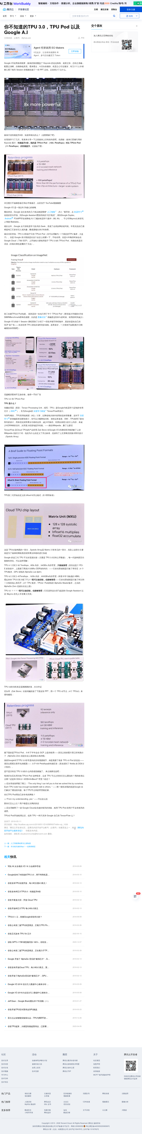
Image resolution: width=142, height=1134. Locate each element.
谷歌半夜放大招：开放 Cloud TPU (22, 899)
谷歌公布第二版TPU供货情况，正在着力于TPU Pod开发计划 (29, 950)
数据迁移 (67, 1112)
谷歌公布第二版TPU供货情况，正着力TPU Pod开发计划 (29, 925)
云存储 (46, 1096)
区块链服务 (68, 1093)
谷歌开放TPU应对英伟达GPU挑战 (22, 1009)
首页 (5, 16)
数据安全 (28, 1110)
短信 (65, 1110)
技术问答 (4, 1064)
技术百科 (4, 1078)
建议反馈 (104, 9)
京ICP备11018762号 (91, 1129)
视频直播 (67, 1096)
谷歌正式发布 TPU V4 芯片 (19, 933)
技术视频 (4, 1071)
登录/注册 (131, 9)
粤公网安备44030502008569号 (98, 1126)
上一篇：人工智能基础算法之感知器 (17, 843)
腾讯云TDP (67, 1071)
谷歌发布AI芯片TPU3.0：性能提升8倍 (24, 891)
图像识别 (41, 317)
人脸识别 (28, 1101)
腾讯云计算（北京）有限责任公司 (55, 1129)
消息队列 (86, 1093)
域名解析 (28, 1096)
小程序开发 (29, 1112)
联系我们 (96, 1067)
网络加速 (105, 1093)
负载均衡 (47, 1110)
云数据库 (125, 1093)
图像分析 (125, 1101)
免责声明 (96, 1064)
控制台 (114, 9)
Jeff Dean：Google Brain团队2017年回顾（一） (29, 1001)
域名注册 (28, 1093)
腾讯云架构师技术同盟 (71, 1064)
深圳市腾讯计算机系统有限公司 (44, 1126)
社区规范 (96, 1060)
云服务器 (47, 1093)
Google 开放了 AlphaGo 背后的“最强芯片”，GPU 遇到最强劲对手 (29, 958)
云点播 (104, 1110)
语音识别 (67, 1104)
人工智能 (51, 211)
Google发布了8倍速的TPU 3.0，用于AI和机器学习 (29, 874)
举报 (82, 37)
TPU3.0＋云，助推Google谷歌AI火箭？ (25, 916)
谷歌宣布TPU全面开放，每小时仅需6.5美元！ (27, 883)
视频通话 (105, 1101)
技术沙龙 (4, 1067)
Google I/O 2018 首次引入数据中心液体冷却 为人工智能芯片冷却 (29, 984)
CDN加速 (86, 1101)
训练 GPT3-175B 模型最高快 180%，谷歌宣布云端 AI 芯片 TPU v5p (29, 942)
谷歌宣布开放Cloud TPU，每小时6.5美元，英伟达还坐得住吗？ (29, 967)
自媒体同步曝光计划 (39, 1060)
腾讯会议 (47, 1101)
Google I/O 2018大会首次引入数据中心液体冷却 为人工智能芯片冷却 (29, 992)
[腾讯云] (8, 9)
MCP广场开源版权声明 (101, 1074)
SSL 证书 (47, 1104)
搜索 (114, 16)
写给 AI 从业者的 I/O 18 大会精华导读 (24, 866)
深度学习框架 (39, 411)
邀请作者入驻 (37, 1064)
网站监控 (47, 1112)
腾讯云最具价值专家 (70, 1060)
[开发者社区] (23, 9)
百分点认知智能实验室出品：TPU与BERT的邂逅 (29, 1017)
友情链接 (96, 1071)
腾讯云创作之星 (68, 1067)
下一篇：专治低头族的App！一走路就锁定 (20, 846)
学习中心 (4, 1074)
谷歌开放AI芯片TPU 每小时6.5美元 (23, 908)
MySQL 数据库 (30, 1104)
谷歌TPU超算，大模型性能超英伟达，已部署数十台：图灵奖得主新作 (29, 1026)
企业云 (66, 1101)
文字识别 (86, 1110)
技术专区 (4, 1082)
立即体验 (75, 51)
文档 (96, 9)
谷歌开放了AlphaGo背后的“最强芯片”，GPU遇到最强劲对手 (29, 975)
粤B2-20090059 (77, 1126)
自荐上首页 (36, 1067)
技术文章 (4, 1060)
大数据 (124, 1110)
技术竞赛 (35, 1071)
